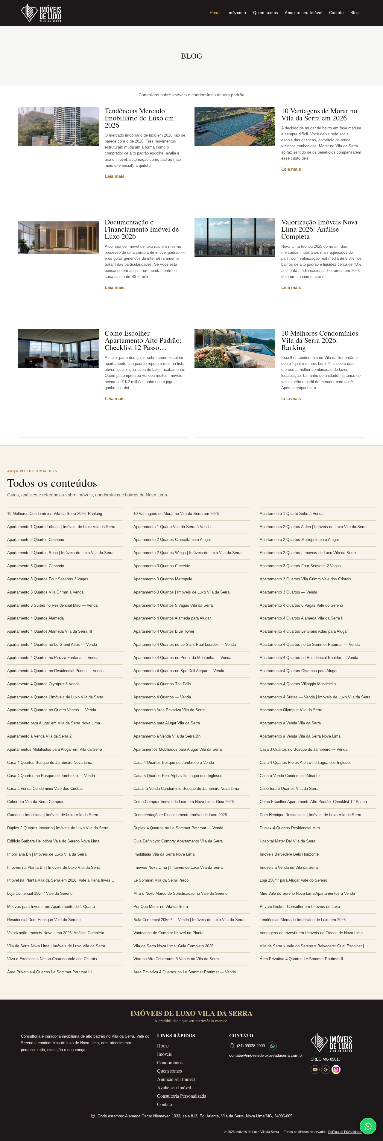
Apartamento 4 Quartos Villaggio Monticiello (298, 684)
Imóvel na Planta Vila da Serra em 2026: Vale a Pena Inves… (60, 880)
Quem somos (265, 12)
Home (215, 12)
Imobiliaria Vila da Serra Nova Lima (163, 854)
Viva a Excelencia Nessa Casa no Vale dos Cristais (52, 959)
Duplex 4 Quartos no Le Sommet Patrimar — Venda (178, 828)
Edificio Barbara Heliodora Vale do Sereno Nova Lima (53, 841)
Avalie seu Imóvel (174, 1087)
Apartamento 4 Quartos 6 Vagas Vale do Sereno (301, 605)
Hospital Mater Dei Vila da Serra (287, 841)
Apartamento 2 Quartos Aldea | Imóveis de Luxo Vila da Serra (313, 526)
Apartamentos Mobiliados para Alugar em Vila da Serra (54, 749)
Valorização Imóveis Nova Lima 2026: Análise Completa (319, 229)
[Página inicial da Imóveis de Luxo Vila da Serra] (336, 1042)
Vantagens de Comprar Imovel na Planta (168, 933)
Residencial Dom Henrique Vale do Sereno (43, 919)
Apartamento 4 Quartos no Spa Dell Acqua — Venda (178, 671)
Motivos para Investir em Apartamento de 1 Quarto (51, 906)
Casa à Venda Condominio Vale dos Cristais (45, 788)
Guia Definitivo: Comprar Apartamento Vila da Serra (178, 841)
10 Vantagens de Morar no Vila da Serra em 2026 (319, 114)
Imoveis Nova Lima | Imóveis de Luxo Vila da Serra (178, 867)
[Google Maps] (325, 1069)
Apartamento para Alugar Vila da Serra (166, 723)
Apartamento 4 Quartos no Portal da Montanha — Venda (182, 657)
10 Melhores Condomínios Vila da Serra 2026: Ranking (319, 340)
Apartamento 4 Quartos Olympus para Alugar (299, 671)
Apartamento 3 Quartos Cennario (35, 566)
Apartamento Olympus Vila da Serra (291, 710)
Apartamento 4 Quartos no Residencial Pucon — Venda (55, 671)
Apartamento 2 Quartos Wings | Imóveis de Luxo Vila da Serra (187, 552)
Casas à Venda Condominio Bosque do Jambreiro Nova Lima (186, 788)
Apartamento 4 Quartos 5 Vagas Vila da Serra (173, 605)
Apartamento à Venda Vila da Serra (290, 723)
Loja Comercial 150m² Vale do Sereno (39, 893)
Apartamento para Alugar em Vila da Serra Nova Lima (53, 723)
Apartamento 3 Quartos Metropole (162, 579)
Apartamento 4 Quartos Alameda (35, 618)
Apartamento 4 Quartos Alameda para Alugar (172, 618)
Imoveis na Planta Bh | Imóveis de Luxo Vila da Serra (53, 867)
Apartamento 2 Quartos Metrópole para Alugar (299, 539)
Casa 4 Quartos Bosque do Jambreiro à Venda (173, 762)
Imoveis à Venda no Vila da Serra (289, 867)
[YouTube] (315, 1069)
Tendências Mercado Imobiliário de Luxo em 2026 (139, 118)
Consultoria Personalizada (181, 1096)
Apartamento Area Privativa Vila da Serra (169, 710)
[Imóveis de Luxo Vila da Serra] (41, 13)
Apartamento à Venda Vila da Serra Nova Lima (300, 736)
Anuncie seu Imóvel (304, 12)
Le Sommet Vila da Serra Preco (161, 880)
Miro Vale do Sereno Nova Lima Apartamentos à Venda (307, 893)
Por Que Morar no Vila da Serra (160, 906)
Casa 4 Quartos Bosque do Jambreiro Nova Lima (49, 762)
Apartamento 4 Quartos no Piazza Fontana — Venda (52, 657)
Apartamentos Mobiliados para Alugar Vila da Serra (177, 749)
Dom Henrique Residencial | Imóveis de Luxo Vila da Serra (310, 815)
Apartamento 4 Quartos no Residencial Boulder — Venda (309, 657)
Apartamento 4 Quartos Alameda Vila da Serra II (302, 618)
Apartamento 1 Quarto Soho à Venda (291, 513)
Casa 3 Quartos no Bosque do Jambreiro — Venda (303, 749)
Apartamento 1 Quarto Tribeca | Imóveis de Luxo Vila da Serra (61, 526)
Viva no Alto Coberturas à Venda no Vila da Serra (176, 959)
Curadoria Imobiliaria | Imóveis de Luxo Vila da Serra (52, 815)
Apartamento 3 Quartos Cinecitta (161, 566)
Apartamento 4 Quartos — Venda (162, 697)
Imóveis (237, 12)
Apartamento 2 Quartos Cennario (35, 539)
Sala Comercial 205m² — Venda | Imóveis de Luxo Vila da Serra (188, 919)
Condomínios (170, 1062)
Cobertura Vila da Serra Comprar (35, 801)
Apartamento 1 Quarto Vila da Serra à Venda (172, 526)
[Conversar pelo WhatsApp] (272, 1045)
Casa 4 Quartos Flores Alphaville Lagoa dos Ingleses (306, 762)
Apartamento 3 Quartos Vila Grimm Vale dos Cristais (305, 579)
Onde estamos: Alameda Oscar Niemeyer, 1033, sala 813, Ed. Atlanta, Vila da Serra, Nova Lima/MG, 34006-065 (195, 1116)
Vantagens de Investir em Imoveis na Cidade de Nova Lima (311, 933)
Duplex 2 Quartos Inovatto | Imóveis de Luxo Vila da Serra (57, 828)
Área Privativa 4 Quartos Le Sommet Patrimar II (301, 959)
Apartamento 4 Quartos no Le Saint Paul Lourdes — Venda (184, 644)
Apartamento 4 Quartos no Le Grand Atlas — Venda (52, 644)
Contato (336, 12)
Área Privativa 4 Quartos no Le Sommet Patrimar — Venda (184, 972)
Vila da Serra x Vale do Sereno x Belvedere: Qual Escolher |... (313, 946)
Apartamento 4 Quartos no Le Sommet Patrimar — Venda (310, 644)
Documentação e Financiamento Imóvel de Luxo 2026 (142, 229)
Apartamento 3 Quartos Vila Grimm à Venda (45, 592)
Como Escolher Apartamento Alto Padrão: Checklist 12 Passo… (143, 340)
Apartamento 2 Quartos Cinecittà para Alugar (172, 539)
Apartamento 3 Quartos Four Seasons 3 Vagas (47, 579)
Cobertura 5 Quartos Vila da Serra (289, 788)
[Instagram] (336, 1069)
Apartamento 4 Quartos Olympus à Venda (43, 684)
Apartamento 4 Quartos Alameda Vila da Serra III (49, 631)
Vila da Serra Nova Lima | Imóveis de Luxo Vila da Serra (56, 946)
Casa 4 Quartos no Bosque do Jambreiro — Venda (51, 775)
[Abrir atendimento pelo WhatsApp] (368, 1126)
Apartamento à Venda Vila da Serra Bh (166, 736)
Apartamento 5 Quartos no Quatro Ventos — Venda (51, 710)
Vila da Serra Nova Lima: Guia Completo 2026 (173, 946)
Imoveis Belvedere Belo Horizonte (289, 854)
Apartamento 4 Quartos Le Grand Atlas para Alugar (304, 631)
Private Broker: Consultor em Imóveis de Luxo (300, 906)
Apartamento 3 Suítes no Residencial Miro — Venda (52, 605)
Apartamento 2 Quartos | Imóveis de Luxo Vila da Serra (308, 552)
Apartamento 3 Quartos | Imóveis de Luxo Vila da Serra (181, 592)
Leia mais (114, 176)
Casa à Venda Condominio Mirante (290, 775)
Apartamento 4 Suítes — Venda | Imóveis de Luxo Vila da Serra (315, 697)
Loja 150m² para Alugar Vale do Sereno (293, 880)
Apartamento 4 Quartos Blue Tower (163, 631)
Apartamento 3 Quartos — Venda (288, 592)
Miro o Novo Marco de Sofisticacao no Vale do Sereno (180, 893)
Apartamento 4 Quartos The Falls (162, 684)
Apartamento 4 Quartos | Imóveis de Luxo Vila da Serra (55, 697)
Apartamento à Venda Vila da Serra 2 (39, 736)
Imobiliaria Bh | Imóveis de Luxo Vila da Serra (46, 854)
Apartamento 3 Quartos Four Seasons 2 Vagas (300, 566)
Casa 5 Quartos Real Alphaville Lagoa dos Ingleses (177, 775)
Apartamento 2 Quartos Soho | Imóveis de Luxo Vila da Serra (60, 552)
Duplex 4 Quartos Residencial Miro (290, 828)
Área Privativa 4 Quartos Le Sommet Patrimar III (49, 972)
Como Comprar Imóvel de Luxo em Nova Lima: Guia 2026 (183, 801)
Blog (354, 12)
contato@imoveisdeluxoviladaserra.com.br (266, 1055)
